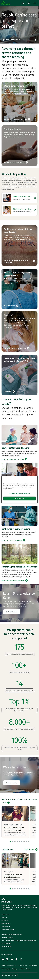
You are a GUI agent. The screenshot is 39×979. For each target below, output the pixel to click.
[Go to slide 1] (10, 841)
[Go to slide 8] (26, 841)
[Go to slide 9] (28, 841)
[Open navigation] (34, 3)
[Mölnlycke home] (6, 3)
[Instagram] (7, 959)
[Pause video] (35, 40)
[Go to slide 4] (17, 841)
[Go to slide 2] (12, 841)
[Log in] (23, 3)
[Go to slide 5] (19, 841)
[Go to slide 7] (24, 841)
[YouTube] (12, 959)
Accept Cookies (19, 498)
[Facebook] (16, 959)
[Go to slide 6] (22, 841)
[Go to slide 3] (15, 841)
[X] (21, 959)
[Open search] (28, 3)
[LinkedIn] (3, 959)
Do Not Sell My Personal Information (19, 493)
